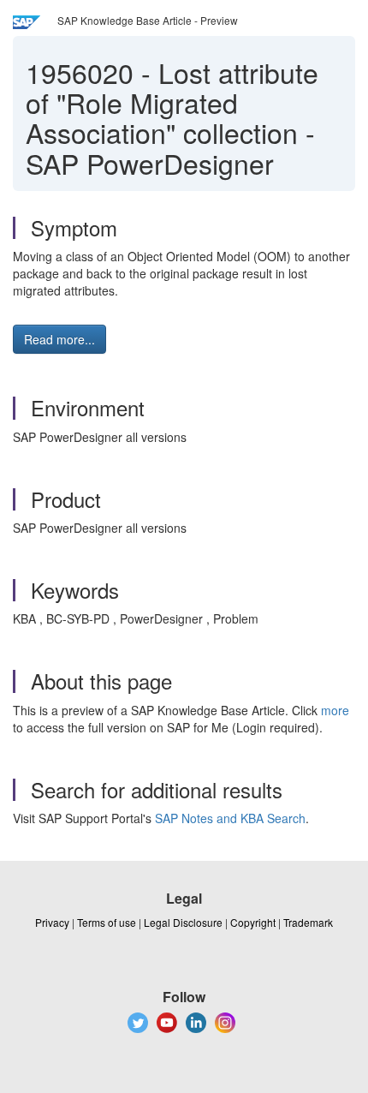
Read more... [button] (59, 339)
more (335, 710)
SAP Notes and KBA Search (230, 818)
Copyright (253, 922)
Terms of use (106, 922)
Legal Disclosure (183, 922)
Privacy (52, 922)
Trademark (308, 922)
